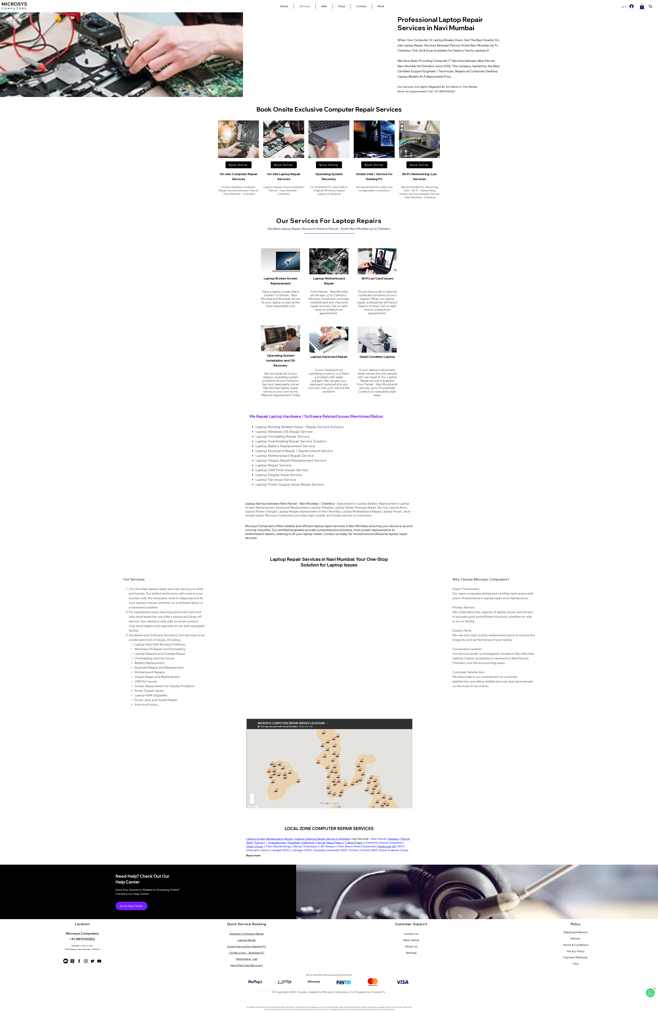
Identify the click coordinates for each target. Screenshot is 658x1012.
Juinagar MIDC (280, 850)
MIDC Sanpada (315, 850)
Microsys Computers (335, 992)
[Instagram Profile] (85, 961)
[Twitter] (92, 961)
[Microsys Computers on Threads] (72, 961)
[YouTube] (99, 961)
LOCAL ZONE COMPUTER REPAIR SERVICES (329, 828)
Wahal (297, 846)
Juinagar (297, 850)
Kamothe (372, 842)
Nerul (264, 850)
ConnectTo (378, 992)
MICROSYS (14, 4)
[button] (381, 6)
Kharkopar (310, 846)
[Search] (650, 6)
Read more (253, 855)
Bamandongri (282, 846)
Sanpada (333, 850)
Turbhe (364, 850)
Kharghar (396, 842)
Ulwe (268, 846)
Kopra (384, 842)
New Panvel (378, 838)
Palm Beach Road (349, 846)
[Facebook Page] (79, 961)
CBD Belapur (327, 846)
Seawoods (369, 846)
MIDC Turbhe (349, 850)
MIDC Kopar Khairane (385, 850)
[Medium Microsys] (65, 961)
